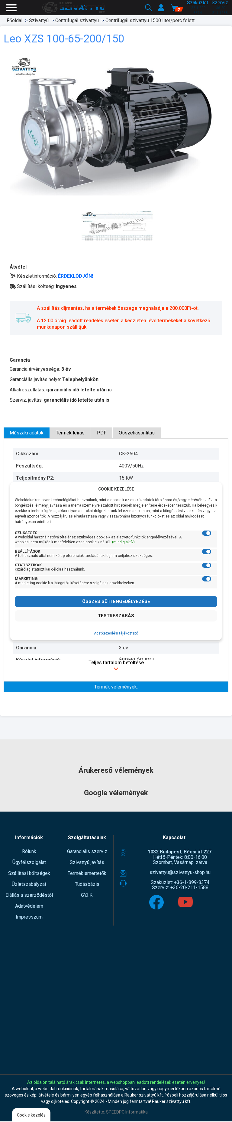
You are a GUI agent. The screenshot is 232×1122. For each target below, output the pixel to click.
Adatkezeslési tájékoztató (116, 633)
